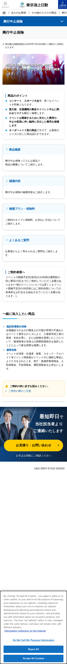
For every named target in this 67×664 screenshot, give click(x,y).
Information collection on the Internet (25, 631)
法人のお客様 (18, 12)
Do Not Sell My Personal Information (33, 640)
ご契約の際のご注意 (20, 391)
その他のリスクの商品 (43, 12)
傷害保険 (11, 349)
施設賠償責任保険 (16, 326)
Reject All (33, 649)
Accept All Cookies (33, 658)
